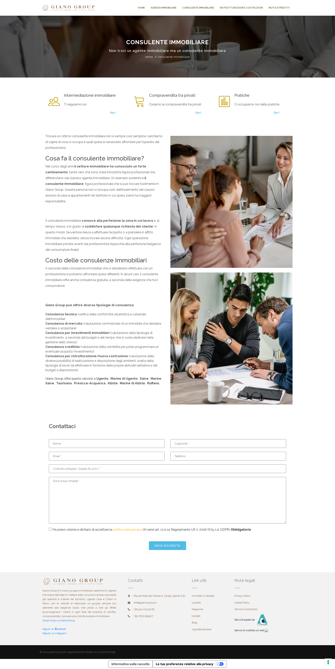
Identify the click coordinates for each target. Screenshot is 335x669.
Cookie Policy (242, 602)
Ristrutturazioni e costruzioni (241, 7)
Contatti (196, 616)
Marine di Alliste (132, 383)
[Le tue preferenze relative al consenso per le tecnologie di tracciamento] (328, 662)
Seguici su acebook (54, 629)
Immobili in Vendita (203, 595)
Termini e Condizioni (246, 609)
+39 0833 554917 (143, 616)
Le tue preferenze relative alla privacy (184, 664)
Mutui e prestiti (279, 7)
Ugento (102, 378)
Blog (194, 622)
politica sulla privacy (127, 529)
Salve (144, 378)
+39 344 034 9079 (144, 609)
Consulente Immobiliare (198, 7)
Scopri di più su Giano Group (58, 620)
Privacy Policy (242, 595)
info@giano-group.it (145, 602)
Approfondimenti (202, 629)
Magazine (197, 609)
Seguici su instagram (54, 633)
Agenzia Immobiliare (163, 7)
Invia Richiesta (167, 545)
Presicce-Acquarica (89, 383)
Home (141, 7)
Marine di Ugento (124, 378)
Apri (113, 112)
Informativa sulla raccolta (130, 664)
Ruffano (152, 383)
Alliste (112, 383)
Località (196, 602)
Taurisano (63, 383)
